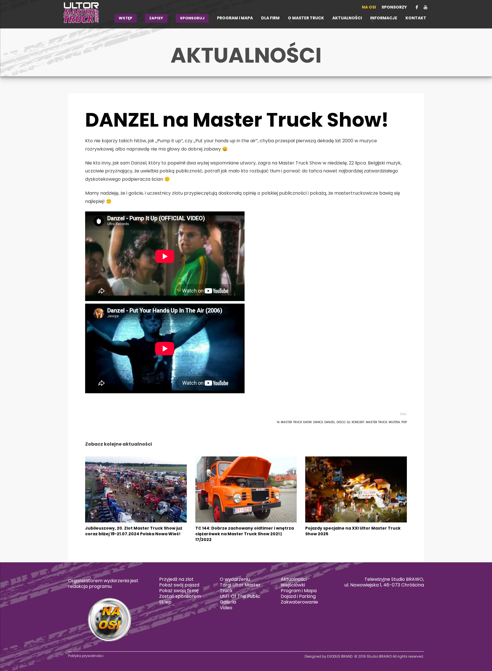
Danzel (329, 422)
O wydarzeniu (235, 579)
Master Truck (376, 422)
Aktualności (294, 579)
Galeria (228, 602)
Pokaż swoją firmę (179, 590)
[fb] (417, 7)
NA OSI (369, 7)
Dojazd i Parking (298, 596)
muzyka (394, 422)
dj (348, 422)
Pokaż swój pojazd (179, 585)
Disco (341, 422)
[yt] (425, 7)
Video (226, 607)
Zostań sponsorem (180, 596)
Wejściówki (293, 585)
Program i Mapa (299, 590)
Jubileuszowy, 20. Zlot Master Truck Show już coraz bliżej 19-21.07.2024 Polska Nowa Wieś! (133, 531)
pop (404, 422)
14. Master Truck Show (294, 422)
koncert (358, 422)
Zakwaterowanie (299, 602)
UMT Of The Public (240, 596)
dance (318, 422)
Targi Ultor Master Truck (240, 588)
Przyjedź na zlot (176, 579)
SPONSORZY (394, 7)
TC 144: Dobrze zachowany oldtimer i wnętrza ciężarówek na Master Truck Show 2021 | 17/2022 (244, 533)
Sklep (165, 602)
